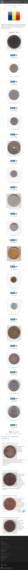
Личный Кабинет (4, 556)
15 (17, 32)
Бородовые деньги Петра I (9, 495)
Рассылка (3, 560)
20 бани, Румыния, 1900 (14, 103)
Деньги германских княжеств (10, 443)
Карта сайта (3, 551)
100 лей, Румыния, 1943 (14, 420)
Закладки (3, 558)
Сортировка (11, 32)
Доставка (2, 541)
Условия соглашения (5, 544)
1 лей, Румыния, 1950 (14, 288)
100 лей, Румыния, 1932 (14, 367)
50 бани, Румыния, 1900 (14, 182)
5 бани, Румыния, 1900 (14, 129)
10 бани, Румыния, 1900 (14, 76)
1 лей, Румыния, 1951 (14, 314)
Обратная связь (4, 549)
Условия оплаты (4, 543)
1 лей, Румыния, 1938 (14, 261)
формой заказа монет (6, 28)
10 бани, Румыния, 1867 (14, 50)
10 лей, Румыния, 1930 (14, 340)
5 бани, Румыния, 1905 (14, 155)
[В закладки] (16, 55)
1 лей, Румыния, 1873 (14, 235)
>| (17, 431)
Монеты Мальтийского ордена (11, 517)
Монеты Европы (12, 5)
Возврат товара (4, 550)
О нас (2, 540)
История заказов (4, 557)
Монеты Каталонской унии (9, 471)
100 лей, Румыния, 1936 (14, 393)
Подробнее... (5, 465)
